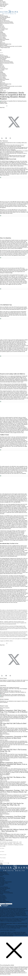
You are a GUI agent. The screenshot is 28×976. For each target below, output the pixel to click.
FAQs (1, 31)
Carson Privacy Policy (4, 930)
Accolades (2, 30)
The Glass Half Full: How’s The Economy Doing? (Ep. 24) (12, 694)
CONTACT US (3, 48)
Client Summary (8, 903)
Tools (1, 41)
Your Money (2, 33)
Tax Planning (2, 19)
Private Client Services (4, 20)
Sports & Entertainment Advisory (7, 23)
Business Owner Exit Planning (6, 21)
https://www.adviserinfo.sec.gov (7, 925)
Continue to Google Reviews (6, 975)
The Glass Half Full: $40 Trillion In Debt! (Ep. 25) (10, 691)
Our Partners (2, 880)
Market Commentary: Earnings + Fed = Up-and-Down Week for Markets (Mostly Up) (14, 791)
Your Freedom (3, 38)
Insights (1, 32)
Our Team (2, 26)
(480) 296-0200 (3, 5)
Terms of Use (12, 930)
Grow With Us (3, 2)
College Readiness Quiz (5, 47)
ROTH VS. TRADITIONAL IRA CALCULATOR (11, 46)
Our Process (2, 27)
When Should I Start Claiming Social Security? (9, 687)
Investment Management (5, 17)
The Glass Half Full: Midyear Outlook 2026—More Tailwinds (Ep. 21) (14, 830)
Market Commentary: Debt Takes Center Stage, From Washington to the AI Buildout (13, 711)
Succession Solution (4, 4)
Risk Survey (2, 42)
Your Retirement (3, 35)
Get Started (2, 704)
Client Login (2, 6)
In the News (2, 40)
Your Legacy (2, 37)
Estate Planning (3, 18)
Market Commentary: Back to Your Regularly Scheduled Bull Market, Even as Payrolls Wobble (13, 764)
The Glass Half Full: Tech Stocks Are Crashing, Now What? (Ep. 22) (12, 804)
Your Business (3, 34)
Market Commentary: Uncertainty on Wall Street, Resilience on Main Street (13, 737)
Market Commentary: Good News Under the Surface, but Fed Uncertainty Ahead (13, 817)
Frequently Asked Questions (6, 881)
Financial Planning (4, 16)
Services (1, 14)
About (1, 24)
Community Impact (4, 28)
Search (1, 0)
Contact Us (2, 684)
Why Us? (2, 25)
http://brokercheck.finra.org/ (21, 925)
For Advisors (2, 1)
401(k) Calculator (3, 45)
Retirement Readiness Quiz (5, 44)
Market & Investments (4, 39)
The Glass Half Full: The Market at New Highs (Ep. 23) (13, 778)
